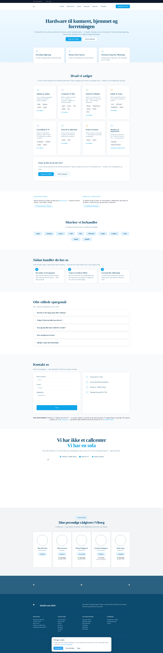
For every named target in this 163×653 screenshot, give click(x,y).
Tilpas (78, 648)
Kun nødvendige (70, 648)
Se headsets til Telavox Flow (117, 148)
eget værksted (63, 419)
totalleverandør (108, 419)
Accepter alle (58, 648)
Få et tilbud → (40, 110)
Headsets (113, 130)
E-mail (39, 384)
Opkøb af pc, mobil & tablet (91, 196)
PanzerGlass (63, 200)
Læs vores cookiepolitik (66, 644)
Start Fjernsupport (37, 1)
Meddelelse (40, 392)
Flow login (48, 1)
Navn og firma (41, 376)
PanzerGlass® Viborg (40, 196)
